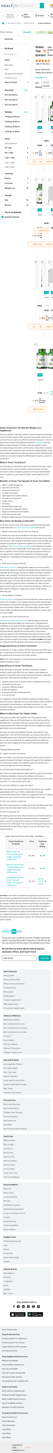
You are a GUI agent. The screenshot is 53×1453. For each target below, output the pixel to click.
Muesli (6, 1249)
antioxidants (39, 442)
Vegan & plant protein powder (14, 1347)
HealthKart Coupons (12, 1205)
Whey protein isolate (12, 980)
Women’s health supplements (14, 1395)
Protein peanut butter (12, 1241)
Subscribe (45, 958)
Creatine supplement (12, 1000)
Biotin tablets (9, 1040)
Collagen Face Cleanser (13, 1112)
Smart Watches (8, 1421)
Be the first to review (41, 881)
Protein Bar (8, 1253)
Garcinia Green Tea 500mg (21, 546)
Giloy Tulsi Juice (10, 1072)
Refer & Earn (9, 1193)
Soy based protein (9, 1351)
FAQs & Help (8, 1144)
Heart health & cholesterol (13, 1365)
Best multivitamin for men (14, 1024)
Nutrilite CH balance (7, 599)
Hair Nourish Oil (10, 1121)
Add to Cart (38, 244)
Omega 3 (7, 1036)
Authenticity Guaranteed (14, 1209)
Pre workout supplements (14, 1008)
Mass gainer (9, 992)
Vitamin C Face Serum (13, 1093)
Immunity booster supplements (15, 1381)
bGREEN (7, 1290)
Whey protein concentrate (14, 984)
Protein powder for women (13, 1343)
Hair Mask (8, 1125)
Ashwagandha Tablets (13, 1064)
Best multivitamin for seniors (15, 1032)
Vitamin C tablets (10, 1044)
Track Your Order (10, 1173)
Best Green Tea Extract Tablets (24, 528)
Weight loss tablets (10, 1361)
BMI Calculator (9, 1140)
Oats (5, 1245)
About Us (7, 1189)
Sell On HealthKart (11, 1225)
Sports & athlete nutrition (12, 1403)
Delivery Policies (10, 1161)
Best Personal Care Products (15, 1129)
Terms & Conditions (11, 1177)
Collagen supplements (13, 1052)
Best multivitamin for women (15, 1028)
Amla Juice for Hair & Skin (14, 1080)
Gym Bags (6, 1433)
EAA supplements (11, 1004)
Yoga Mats (6, 1429)
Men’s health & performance (13, 1399)
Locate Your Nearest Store (14, 1213)
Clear (26, 90)
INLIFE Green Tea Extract (8, 567)
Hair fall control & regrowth (13, 1373)
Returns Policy (9, 1165)
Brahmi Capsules (10, 1076)
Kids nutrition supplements (13, 1391)
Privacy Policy (9, 1169)
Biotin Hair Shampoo (12, 1104)
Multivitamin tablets (12, 1020)
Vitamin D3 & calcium (12, 1048)
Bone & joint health (10, 1369)
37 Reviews (44, 64)
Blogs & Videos (10, 1229)
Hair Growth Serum (11, 1108)
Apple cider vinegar (11, 1257)
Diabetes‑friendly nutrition (13, 1407)
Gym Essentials (8, 1425)
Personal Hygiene (11, 1117)
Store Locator (9, 1157)
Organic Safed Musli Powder (15, 1084)
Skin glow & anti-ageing (12, 1377)
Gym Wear (6, 1437)
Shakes (7, 1262)
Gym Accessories (9, 1417)
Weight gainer (9, 996)
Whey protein (9, 976)
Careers (7, 1217)
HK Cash (7, 1201)
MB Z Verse (8, 1294)
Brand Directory (10, 1221)
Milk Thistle (8, 1089)
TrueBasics (8, 1281)
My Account (8, 1153)
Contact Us (8, 1149)
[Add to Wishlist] (37, 109)
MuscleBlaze (9, 1273)
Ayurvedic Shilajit (10, 1068)
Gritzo (6, 1285)
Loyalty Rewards (10, 1197)
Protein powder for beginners (14, 1338)
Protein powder (10, 988)
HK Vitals (7, 1277)
